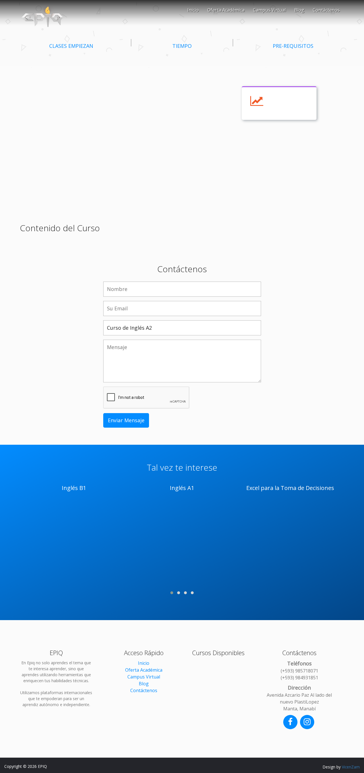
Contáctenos (326, 10)
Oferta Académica (226, 10)
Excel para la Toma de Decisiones (290, 488)
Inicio (193, 10)
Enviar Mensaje (126, 420)
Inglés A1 (182, 488)
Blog (299, 10)
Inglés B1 (74, 488)
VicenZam (351, 767)
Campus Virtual (269, 10)
